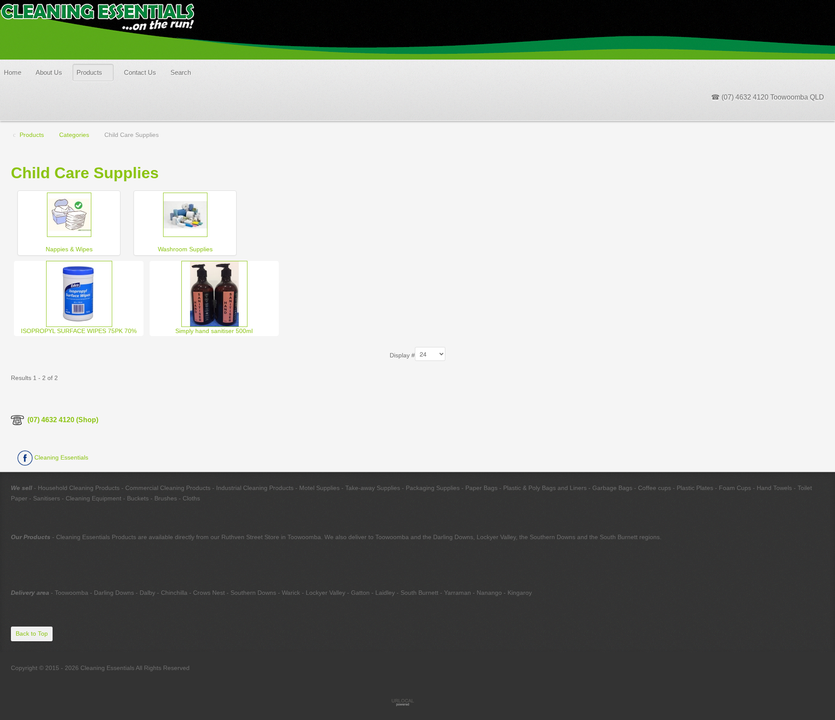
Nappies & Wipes (69, 249)
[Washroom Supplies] (185, 213)
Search (180, 72)
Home (12, 72)
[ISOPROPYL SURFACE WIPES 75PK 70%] (79, 293)
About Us (49, 72)
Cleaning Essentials (60, 457)
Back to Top (32, 633)
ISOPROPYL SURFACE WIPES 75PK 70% (79, 330)
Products (89, 72)
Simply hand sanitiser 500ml (214, 330)
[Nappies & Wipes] (69, 213)
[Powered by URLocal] (417, 702)
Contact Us (140, 72)
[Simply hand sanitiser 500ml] (214, 293)
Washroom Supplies (185, 249)
